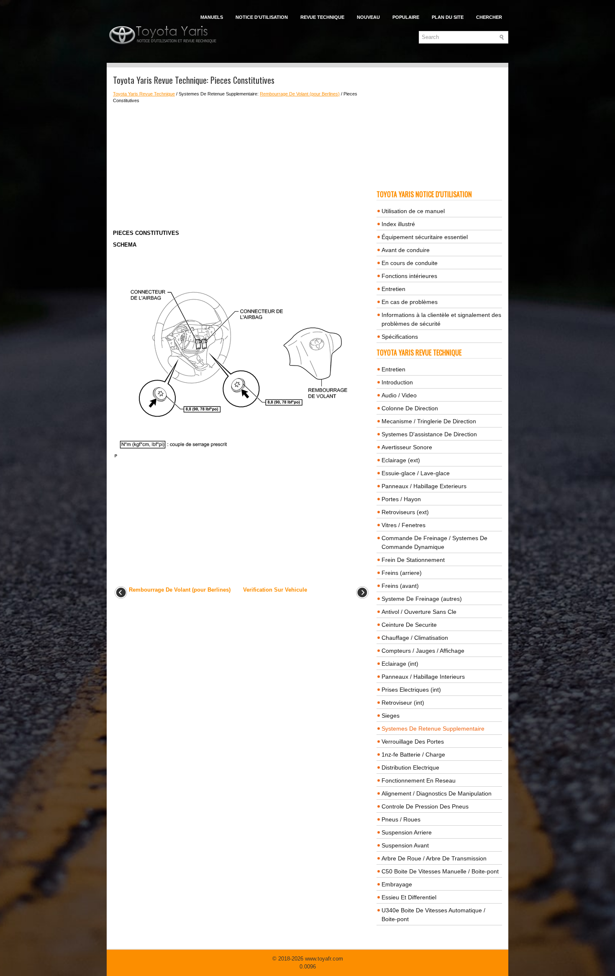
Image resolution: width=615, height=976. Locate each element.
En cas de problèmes (410, 302)
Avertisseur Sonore (407, 447)
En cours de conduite (410, 263)
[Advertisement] (241, 166)
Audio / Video (399, 395)
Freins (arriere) (402, 572)
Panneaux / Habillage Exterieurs (424, 486)
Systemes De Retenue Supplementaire (433, 728)
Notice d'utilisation (262, 17)
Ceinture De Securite (409, 624)
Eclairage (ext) (401, 460)
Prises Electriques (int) (411, 689)
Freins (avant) (400, 585)
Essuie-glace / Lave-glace (416, 473)
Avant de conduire (406, 250)
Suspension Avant (405, 845)
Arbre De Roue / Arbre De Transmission (434, 858)
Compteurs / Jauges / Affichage (423, 650)
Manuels (211, 17)
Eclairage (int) (400, 663)
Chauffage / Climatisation (415, 637)
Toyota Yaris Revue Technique (144, 93)
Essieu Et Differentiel (409, 897)
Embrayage (397, 884)
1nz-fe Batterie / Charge (413, 754)
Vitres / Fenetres (403, 525)
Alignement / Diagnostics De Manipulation (437, 793)
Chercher (489, 17)
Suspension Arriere (407, 832)
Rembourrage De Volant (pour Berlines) (300, 93)
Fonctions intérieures (409, 276)
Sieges (391, 715)
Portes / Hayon (401, 499)
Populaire (405, 17)
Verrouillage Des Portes (413, 741)
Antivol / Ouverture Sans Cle (419, 611)
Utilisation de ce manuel (413, 211)
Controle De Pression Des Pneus (425, 806)
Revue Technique (322, 17)
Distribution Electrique (410, 767)
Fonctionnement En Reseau (419, 780)
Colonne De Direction (410, 408)
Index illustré (398, 224)
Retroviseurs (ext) (405, 512)
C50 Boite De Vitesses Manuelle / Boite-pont (440, 871)
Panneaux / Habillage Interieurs (423, 676)
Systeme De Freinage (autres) (422, 598)
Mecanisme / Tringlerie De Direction (429, 421)
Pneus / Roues (401, 819)
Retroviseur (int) (403, 702)
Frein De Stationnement (413, 559)
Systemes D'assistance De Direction (429, 434)
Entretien (393, 289)
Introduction (397, 382)
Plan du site (448, 17)
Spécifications (400, 336)
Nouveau (368, 17)
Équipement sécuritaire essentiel (425, 237)
